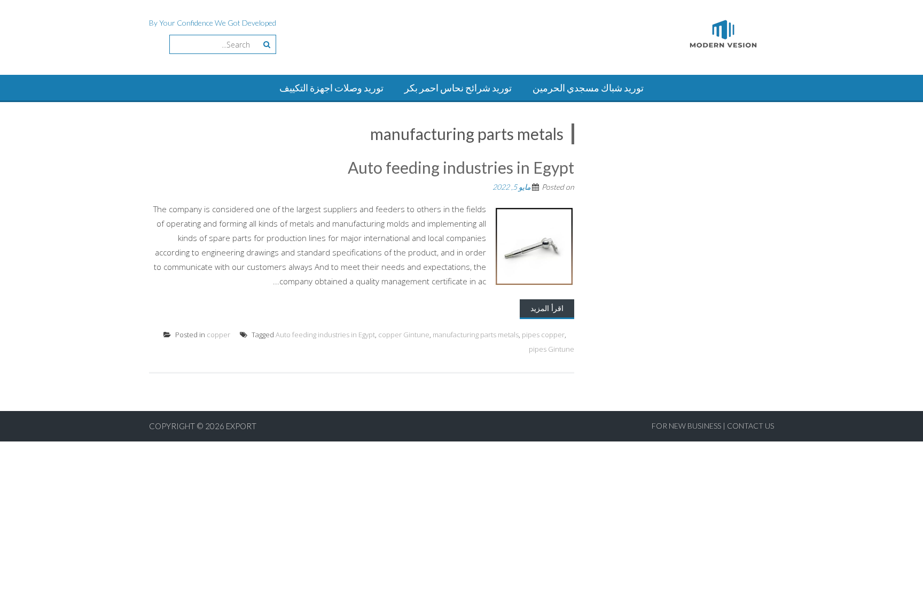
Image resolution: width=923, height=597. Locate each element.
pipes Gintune (551, 349)
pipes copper (543, 334)
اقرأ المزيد (547, 308)
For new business (687, 425)
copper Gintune (403, 334)
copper (218, 334)
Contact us (750, 425)
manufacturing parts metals (476, 334)
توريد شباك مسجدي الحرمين (588, 88)
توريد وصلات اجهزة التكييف (331, 88)
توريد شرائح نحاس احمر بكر (458, 88)
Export (241, 426)
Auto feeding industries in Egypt (461, 167)
